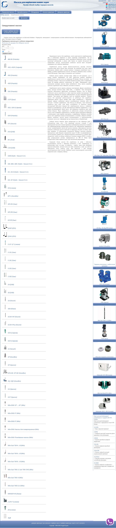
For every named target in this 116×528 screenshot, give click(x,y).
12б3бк (96, 432)
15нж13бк (96, 450)
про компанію (102, 0)
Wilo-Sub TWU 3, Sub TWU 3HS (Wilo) (20, 469)
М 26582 (96, 463)
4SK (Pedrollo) (12, 75)
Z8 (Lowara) (12, 510)
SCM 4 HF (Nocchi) (14, 317)
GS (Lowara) (12, 188)
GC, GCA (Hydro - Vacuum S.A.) (18, 172)
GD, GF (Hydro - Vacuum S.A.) (17, 180)
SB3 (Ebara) (12, 309)
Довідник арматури (63, 12)
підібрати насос (55, 523)
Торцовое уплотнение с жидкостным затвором (104, 265)
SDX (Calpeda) (13, 341)
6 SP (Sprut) (12, 99)
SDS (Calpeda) (13, 333)
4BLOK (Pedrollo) (13, 59)
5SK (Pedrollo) (12, 91)
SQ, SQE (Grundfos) (14, 381)
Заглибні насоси (22, 12)
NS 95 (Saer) (12, 220)
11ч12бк (96, 427)
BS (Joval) (11, 140)
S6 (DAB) (11, 292)
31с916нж (96, 456)
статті (113, 0)
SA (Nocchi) (11, 300)
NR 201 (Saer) (12, 204)
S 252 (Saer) (12, 268)
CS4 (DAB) (11, 148)
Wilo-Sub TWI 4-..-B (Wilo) (16, 445)
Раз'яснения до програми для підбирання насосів (15, 43)
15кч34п (96, 444)
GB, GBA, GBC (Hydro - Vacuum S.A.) (20, 164)
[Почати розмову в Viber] (109, 522)
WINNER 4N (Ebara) (14, 494)
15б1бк (96, 438)
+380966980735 (111, 7)
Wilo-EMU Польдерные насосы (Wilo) (20, 437)
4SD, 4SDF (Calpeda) (15, 67)
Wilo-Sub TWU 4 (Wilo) (15, 477)
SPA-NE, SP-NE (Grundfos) (17, 373)
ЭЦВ (9, 518)
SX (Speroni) (12, 389)
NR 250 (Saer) (12, 212)
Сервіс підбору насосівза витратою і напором (11, 31)
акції (109, 0)
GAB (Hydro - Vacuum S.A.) (17, 156)
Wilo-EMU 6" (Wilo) (14, 413)
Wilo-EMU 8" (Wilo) (14, 421)
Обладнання (35, 12)
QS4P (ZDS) (12, 228)
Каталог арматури (48, 12)
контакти (105, 2)
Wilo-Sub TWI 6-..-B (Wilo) (16, 453)
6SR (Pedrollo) (12, 115)
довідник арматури (37, 523)
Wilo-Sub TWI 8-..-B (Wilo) (16, 461)
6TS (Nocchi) (12, 123)
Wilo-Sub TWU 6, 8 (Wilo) (16, 486)
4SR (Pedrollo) (12, 83)
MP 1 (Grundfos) (13, 196)
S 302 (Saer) (12, 276)
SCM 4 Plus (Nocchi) (14, 325)
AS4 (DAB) (11, 132)
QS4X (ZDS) (12, 236)
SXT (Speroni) (12, 397)
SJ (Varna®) (12, 349)
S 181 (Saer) (12, 260)
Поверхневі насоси (8, 12)
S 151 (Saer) (12, 252)
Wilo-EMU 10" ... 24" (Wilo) (16, 405)
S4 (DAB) (11, 284)
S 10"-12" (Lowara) (14, 244)
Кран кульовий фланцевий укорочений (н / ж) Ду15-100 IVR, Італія (103, 417)
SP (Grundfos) (12, 357)
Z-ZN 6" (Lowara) (13, 502)
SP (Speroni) (12, 365)
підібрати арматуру (66, 523)
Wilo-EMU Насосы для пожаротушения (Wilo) (23, 429)
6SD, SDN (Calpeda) (14, 107)
